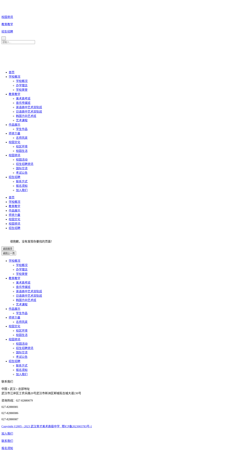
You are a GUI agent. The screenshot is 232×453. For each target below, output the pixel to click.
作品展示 (14, 124)
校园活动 (22, 159)
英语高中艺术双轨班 (29, 107)
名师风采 (22, 137)
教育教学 (14, 94)
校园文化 (14, 142)
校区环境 (22, 146)
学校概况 (14, 76)
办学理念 (22, 85)
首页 (11, 72)
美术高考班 (23, 98)
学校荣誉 (22, 89)
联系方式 (22, 181)
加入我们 (22, 190)
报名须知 (22, 185)
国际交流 (22, 168)
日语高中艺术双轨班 (29, 111)
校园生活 (22, 150)
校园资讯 (14, 155)
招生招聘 (14, 177)
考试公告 (22, 172)
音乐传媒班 (23, 102)
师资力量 (14, 133)
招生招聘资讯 (24, 164)
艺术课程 (22, 120)
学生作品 (22, 129)
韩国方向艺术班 (26, 116)
